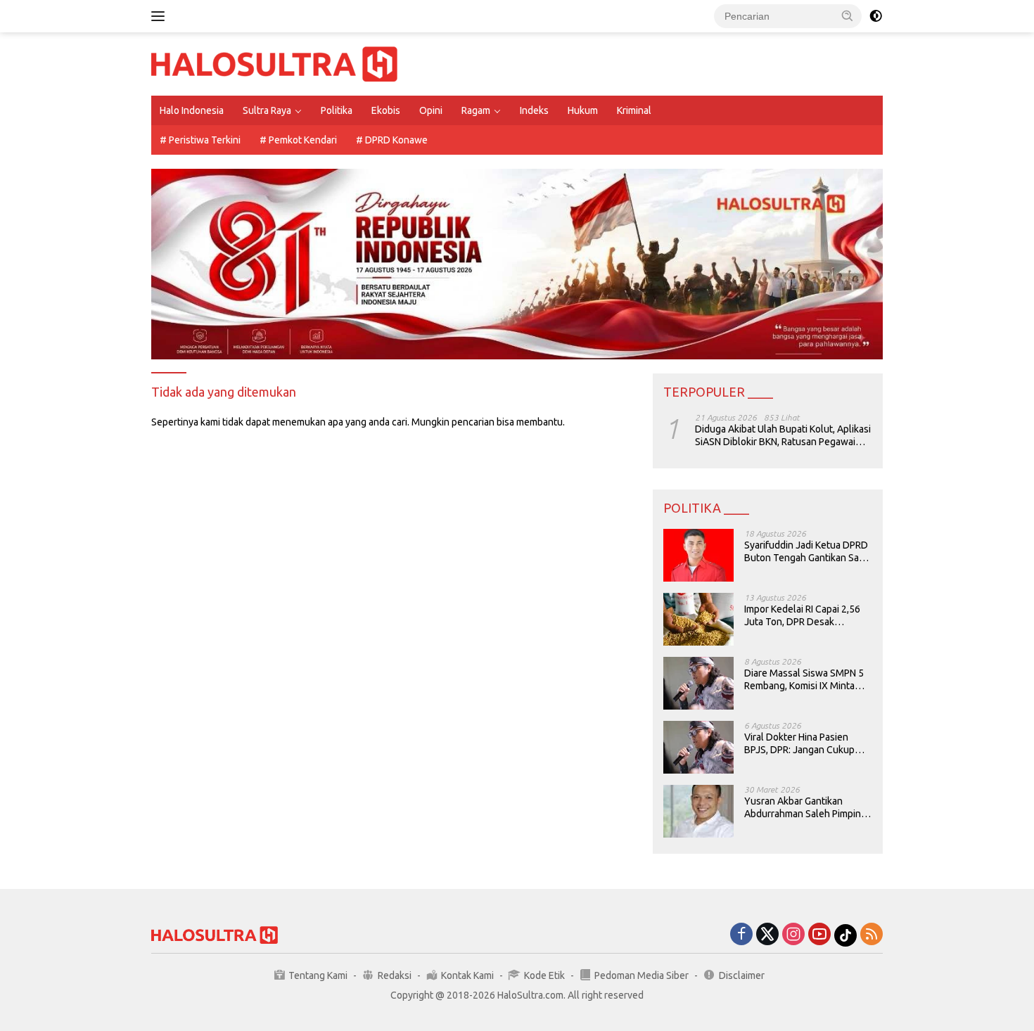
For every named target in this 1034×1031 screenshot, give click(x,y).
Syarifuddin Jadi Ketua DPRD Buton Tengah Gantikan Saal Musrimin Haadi (806, 551)
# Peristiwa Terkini (200, 140)
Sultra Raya (267, 110)
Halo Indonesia (192, 110)
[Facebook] (741, 935)
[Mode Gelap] (876, 16)
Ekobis (385, 110)
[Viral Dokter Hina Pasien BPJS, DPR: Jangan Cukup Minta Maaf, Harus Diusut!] (698, 747)
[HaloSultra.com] (274, 63)
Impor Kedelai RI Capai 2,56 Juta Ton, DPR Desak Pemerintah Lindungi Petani (803, 615)
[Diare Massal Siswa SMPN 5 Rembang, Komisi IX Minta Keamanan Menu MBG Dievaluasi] (698, 683)
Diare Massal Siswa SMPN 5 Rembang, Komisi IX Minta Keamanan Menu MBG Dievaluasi (804, 679)
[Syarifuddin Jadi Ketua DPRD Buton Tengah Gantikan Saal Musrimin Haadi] (698, 555)
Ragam (475, 110)
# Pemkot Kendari (298, 140)
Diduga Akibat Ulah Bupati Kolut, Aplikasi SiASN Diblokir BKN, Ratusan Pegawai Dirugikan (783, 435)
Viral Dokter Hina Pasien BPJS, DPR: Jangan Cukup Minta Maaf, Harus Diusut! (799, 743)
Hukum (583, 110)
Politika (336, 110)
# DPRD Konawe (392, 140)
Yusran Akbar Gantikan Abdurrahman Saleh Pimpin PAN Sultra (802, 807)
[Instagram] (793, 935)
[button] (848, 15)
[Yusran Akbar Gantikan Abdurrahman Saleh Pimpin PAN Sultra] (698, 811)
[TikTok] (845, 935)
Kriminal (634, 110)
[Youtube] (819, 935)
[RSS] (871, 935)
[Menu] (160, 16)
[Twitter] (767, 935)
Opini (430, 110)
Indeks (534, 110)
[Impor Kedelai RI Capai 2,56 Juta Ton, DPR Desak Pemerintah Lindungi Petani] (698, 619)
